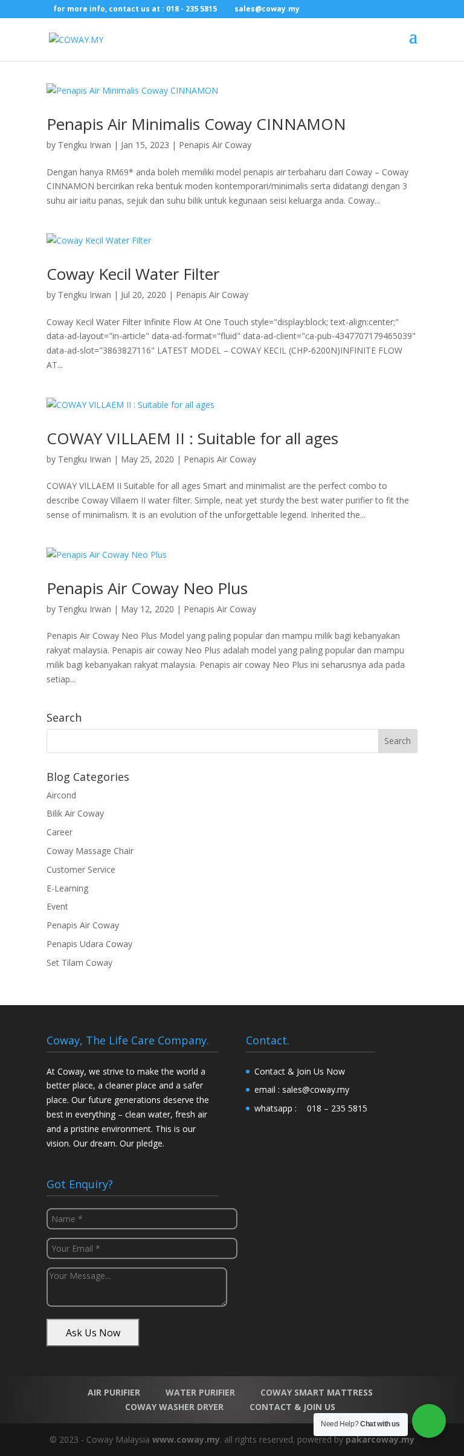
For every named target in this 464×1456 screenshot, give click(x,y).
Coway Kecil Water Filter (133, 274)
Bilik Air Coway (75, 813)
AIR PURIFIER (114, 1392)
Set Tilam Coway (79, 962)
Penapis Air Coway (215, 144)
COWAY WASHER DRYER (174, 1406)
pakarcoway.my (380, 1439)
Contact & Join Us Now (299, 1071)
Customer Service (81, 869)
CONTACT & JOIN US (292, 1406)
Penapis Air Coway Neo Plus (147, 588)
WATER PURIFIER (200, 1392)
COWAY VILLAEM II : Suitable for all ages (192, 438)
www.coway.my (186, 1439)
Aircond (61, 795)
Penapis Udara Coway (89, 944)
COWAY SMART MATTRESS (316, 1392)
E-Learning (67, 888)
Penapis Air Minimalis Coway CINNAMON (196, 124)
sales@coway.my (315, 1089)
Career (59, 832)
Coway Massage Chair (90, 850)
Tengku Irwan (84, 144)
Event (57, 906)
